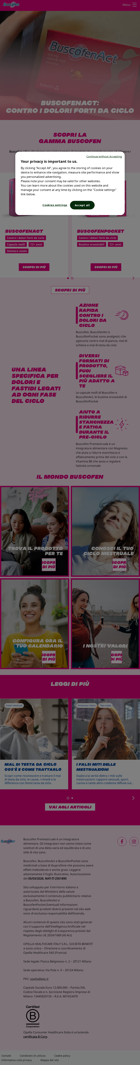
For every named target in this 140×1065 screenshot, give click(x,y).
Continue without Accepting (104, 156)
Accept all (82, 205)
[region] (70, 183)
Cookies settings (54, 205)
